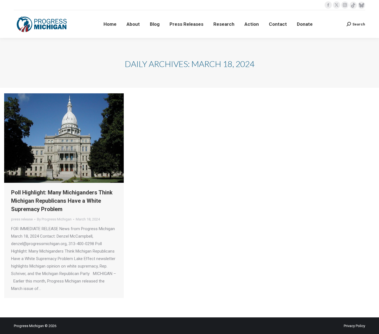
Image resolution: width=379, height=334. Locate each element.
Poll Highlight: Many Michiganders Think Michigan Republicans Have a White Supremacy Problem (62, 200)
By (54, 219)
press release (22, 219)
